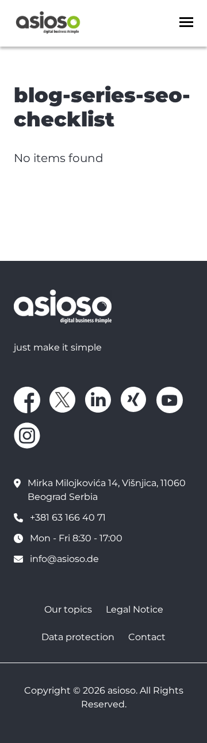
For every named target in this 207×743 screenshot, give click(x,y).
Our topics (68, 609)
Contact (147, 637)
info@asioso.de (64, 558)
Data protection (77, 637)
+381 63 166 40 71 (68, 517)
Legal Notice (134, 609)
